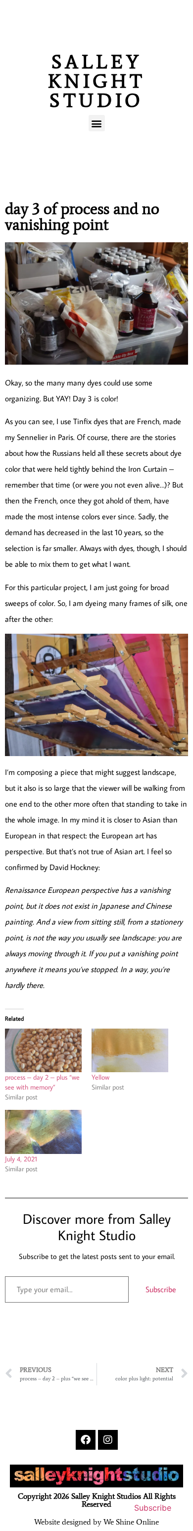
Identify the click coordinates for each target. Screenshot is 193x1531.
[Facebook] (86, 1440)
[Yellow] (130, 1051)
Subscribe (160, 1289)
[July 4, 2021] (43, 1132)
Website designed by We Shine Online (96, 1522)
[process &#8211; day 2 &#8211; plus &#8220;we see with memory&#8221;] (43, 1051)
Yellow (100, 1077)
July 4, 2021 (21, 1158)
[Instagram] (108, 1440)
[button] (97, 123)
